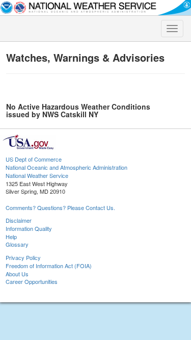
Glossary (17, 244)
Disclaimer (19, 220)
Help (11, 236)
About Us (17, 274)
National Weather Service (37, 175)
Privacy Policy (23, 257)
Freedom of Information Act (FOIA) (49, 265)
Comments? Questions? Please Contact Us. (60, 207)
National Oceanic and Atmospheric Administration (66, 167)
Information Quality (29, 228)
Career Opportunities (32, 281)
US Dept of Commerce (34, 159)
